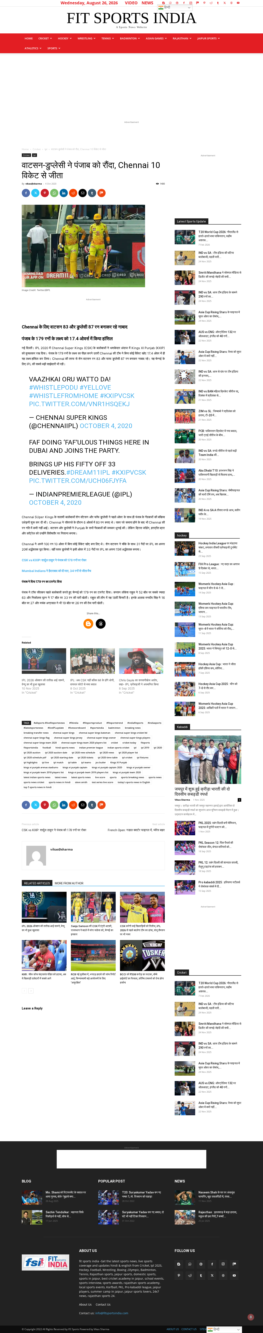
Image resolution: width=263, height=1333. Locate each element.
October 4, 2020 (106, 426)
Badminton (128, 38)
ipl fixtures (142, 757)
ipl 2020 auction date (56, 752)
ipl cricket (127, 757)
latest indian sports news (37, 777)
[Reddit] (211, 3)
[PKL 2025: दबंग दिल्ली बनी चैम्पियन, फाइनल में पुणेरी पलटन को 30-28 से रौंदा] (185, 828)
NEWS (147, 3)
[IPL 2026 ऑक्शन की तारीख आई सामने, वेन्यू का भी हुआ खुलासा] (44, 661)
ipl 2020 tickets (85, 757)
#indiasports (154, 722)
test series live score (102, 782)
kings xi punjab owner (138, 767)
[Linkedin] (64, 193)
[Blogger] (163, 3)
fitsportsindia (31, 747)
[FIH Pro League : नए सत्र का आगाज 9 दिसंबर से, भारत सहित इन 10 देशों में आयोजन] (185, 569)
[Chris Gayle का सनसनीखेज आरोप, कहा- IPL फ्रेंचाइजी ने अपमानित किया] (141, 661)
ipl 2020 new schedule (83, 752)
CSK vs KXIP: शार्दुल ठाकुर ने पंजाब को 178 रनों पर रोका (54, 560)
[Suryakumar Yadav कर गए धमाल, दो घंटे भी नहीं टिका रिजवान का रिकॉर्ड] (108, 1217)
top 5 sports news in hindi (38, 787)
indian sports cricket (118, 747)
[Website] (231, 3)
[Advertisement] (131, 84)
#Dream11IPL (88, 472)
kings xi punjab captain (75, 767)
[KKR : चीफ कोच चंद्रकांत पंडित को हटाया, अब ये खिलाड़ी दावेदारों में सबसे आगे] (44, 955)
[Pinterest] (204, 3)
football (47, 747)
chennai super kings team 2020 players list (83, 742)
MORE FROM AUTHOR (69, 883)
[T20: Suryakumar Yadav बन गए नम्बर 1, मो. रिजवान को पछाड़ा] (108, 1197)
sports (52, 48)
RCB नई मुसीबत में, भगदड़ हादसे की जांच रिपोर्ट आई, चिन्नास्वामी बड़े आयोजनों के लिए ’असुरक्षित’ (93, 978)
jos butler (101, 762)
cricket (114, 742)
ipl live (45, 762)
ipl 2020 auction (32, 752)
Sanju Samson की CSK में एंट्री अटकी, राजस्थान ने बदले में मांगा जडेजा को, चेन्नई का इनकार (92, 930)
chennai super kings (63, 732)
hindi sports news (65, 747)
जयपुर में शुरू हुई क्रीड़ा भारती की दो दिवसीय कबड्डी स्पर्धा (202, 792)
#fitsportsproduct (92, 722)
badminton (114, 727)
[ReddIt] (73, 193)
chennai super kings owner (101, 737)
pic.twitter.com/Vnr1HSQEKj (79, 404)
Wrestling (85, 38)
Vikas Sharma (182, 799)
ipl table (72, 762)
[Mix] (197, 3)
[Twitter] (224, 3)
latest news (61, 777)
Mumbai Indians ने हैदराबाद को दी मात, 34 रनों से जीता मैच (56, 571)
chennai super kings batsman (94, 732)
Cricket (43, 38)
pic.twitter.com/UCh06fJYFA (78, 481)
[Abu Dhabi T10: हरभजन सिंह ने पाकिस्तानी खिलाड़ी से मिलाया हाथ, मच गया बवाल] (185, 475)
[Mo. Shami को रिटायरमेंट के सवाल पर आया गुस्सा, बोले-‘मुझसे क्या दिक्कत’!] (32, 1197)
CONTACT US (189, 1329)
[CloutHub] (170, 3)
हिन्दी (166, 7)
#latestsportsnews (33, 727)
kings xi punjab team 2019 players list (88, 772)
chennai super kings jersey (68, 737)
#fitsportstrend (114, 722)
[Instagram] (191, 3)
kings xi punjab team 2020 (127, 772)
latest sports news (81, 777)
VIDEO (131, 3)
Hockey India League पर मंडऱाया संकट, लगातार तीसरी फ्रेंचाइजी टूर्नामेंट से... (217, 547)
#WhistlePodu (53, 387)
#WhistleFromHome (63, 396)
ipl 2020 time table (108, 757)
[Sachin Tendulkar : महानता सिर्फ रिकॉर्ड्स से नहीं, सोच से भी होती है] (32, 1217)
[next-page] (30, 990)
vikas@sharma (33, 183)
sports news (155, 777)
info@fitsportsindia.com (111, 1313)
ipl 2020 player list (128, 752)
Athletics (31, 48)
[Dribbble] (177, 3)
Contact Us (103, 1304)
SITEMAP (205, 1329)
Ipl (46, 149)
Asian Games (155, 38)
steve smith (81, 782)
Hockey (63, 38)
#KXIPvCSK (117, 396)
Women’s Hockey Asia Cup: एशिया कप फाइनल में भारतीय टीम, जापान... (216, 608)
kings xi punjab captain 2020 (107, 767)
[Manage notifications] (251, 1317)
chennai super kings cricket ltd (131, 732)
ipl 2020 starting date (62, 757)
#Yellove (95, 387)
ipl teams (86, 762)
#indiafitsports (135, 722)
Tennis (106, 38)
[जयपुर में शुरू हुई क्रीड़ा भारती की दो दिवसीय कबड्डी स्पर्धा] (208, 759)
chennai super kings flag (37, 737)
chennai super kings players (135, 737)
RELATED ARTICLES (37, 883)
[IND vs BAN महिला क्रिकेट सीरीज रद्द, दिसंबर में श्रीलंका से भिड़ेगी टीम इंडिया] (185, 396)
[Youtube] (238, 3)
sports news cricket (34, 782)
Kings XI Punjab (118, 762)
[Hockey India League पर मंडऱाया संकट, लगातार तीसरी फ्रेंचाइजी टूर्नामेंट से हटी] (185, 548)
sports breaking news (132, 777)
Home (29, 38)
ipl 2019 (145, 747)
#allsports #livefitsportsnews (49, 722)
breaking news (133, 727)
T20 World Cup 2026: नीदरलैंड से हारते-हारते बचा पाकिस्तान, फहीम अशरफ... (218, 236)
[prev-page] (24, 990)
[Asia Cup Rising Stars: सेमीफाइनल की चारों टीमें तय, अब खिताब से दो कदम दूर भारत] (185, 495)
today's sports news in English (134, 782)
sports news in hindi (59, 782)
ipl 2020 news (107, 752)
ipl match (58, 762)
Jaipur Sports (207, 38)
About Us (85, 1304)
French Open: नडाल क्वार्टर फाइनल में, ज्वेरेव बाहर (136, 830)
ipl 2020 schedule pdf (35, 757)
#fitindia (73, 722)
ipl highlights (30, 762)
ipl (135, 747)
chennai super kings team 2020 (40, 742)
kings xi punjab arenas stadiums (41, 767)
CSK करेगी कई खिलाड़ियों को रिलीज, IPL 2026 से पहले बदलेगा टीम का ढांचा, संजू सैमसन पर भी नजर (142, 930)
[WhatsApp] (54, 193)
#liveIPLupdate (56, 727)
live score (100, 777)
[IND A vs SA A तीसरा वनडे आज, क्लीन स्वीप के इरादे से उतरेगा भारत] (185, 515)
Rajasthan (180, 38)
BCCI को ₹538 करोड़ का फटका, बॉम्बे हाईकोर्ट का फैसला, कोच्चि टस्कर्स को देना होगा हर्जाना (142, 978)
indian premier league (91, 747)
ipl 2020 (158, 747)
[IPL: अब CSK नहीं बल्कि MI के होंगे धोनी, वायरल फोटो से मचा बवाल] (92, 661)
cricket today (129, 742)
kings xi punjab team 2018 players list (44, 772)
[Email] (82, 193)
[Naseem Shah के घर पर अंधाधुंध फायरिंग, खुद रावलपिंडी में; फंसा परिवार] (185, 1197)
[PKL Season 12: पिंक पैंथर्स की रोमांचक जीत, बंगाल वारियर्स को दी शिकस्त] (185, 848)
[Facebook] (184, 3)
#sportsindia (97, 727)
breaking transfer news (36, 732)
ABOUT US (173, 1329)
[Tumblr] (218, 3)
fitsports (145, 742)
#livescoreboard (77, 727)
